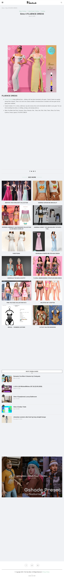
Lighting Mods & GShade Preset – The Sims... (32, 476)
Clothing (43, 11)
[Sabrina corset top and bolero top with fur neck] (47, 215)
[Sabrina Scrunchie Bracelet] (47, 190)
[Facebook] (26, 565)
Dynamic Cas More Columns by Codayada (26, 376)
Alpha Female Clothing (33, 11)
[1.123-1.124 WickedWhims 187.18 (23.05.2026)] (7, 389)
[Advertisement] (32, 31)
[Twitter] (32, 565)
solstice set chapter (47, 302)
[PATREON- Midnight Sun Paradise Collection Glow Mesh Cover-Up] (16, 215)
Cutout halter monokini (47, 327)
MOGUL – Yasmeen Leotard (16, 327)
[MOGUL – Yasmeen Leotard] (16, 315)
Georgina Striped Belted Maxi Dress (48, 253)
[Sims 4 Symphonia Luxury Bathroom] (7, 399)
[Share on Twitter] (31, 171)
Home (3, 8)
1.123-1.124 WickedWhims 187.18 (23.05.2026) (27, 386)
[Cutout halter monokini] (47, 315)
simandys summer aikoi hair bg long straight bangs (29, 417)
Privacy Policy (45, 572)
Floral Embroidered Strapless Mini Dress (48, 278)
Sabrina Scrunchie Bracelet (47, 202)
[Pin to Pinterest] (33, 171)
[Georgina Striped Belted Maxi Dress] (47, 241)
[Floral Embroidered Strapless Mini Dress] (47, 266)
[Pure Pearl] (16, 241)
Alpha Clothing (22, 11)
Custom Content (8, 99)
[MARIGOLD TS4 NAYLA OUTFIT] (16, 266)
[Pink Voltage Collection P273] (16, 290)
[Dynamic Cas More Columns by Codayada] (7, 378)
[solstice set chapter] (47, 290)
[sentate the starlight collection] (16, 190)
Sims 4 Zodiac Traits (19, 407)
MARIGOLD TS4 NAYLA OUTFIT (16, 278)
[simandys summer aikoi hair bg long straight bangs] (7, 419)
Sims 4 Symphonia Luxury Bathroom (25, 396)
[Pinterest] (37, 565)
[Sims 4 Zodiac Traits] (7, 409)
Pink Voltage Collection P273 (16, 302)
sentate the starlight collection (16, 202)
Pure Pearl (16, 253)
